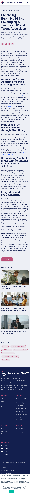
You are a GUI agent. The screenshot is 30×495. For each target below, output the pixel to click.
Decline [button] (18, 491)
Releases (3, 467)
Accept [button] (11, 491)
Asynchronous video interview (21, 429)
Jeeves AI (10, 106)
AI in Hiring (16, 10)
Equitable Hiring (20, 403)
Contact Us (4, 404)
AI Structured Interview (22, 432)
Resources (4, 10)
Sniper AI (20, 96)
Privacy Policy (4, 464)
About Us (3, 398)
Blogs (10, 10)
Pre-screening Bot (6, 434)
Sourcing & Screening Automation (21, 399)
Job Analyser (19, 417)
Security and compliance (7, 470)
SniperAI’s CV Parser (21, 411)
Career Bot (4, 431)
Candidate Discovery (21, 414)
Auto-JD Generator (21, 408)
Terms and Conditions (7, 473)
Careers (3, 401)
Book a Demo (7, 259)
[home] (7, 2)
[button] (18, 2)
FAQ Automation (5, 436)
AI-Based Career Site (6, 428)
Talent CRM (19, 420)
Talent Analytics (20, 405)
